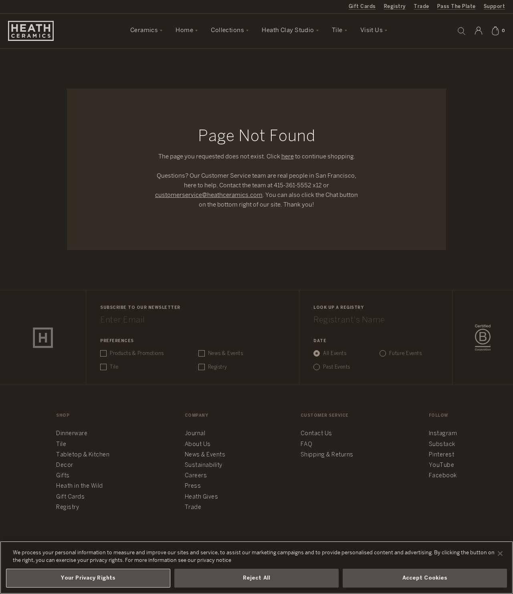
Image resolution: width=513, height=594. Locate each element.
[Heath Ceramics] (43, 337)
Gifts (63, 475)
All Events (334, 353)
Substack (442, 444)
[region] (256, 567)
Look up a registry (338, 308)
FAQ (307, 444)
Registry (395, 6)
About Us (198, 444)
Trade (421, 6)
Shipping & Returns (327, 455)
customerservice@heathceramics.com (209, 195)
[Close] (500, 553)
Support (494, 6)
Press (193, 486)
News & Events (225, 353)
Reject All (256, 578)
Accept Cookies (425, 578)
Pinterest (441, 455)
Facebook (443, 475)
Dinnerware (71, 433)
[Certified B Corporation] (483, 337)
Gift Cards (362, 6)
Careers (196, 475)
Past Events (336, 367)
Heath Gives (201, 497)
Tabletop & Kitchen (82, 455)
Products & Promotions (137, 353)
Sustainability (203, 465)
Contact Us (316, 433)
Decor (64, 465)
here (287, 157)
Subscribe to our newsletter (140, 308)
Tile (114, 367)
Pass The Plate (456, 6)
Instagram (443, 433)
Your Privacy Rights (88, 578)
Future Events (405, 353)
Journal (195, 433)
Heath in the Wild (79, 486)
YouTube (441, 465)
